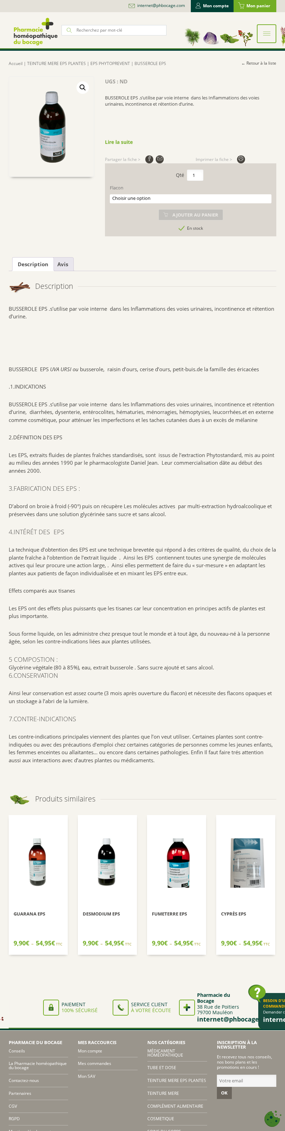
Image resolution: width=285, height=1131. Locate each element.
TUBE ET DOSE (161, 1068)
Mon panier (258, 6)
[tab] (33, 264)
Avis (62, 264)
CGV (13, 1106)
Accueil (16, 63)
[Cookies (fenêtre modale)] (273, 1119)
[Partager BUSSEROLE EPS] (149, 159)
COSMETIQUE (160, 1119)
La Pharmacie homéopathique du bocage (38, 1065)
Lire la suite (119, 142)
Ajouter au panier (195, 215)
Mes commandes (94, 1063)
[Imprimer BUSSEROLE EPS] (241, 159)
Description (33, 264)
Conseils (17, 1051)
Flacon (116, 188)
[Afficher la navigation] (266, 33)
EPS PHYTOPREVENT (110, 63)
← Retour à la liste (258, 63)
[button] (82, 87)
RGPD (14, 1119)
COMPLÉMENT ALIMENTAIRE (175, 1106)
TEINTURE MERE (163, 1093)
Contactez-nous (24, 1080)
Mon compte (216, 6)
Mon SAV (86, 1076)
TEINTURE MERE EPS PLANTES (56, 63)
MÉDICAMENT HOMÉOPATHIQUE (165, 1053)
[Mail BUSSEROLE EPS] (160, 159)
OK (224, 1093)
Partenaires (20, 1093)
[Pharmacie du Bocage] (35, 31)
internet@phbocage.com (161, 5)
